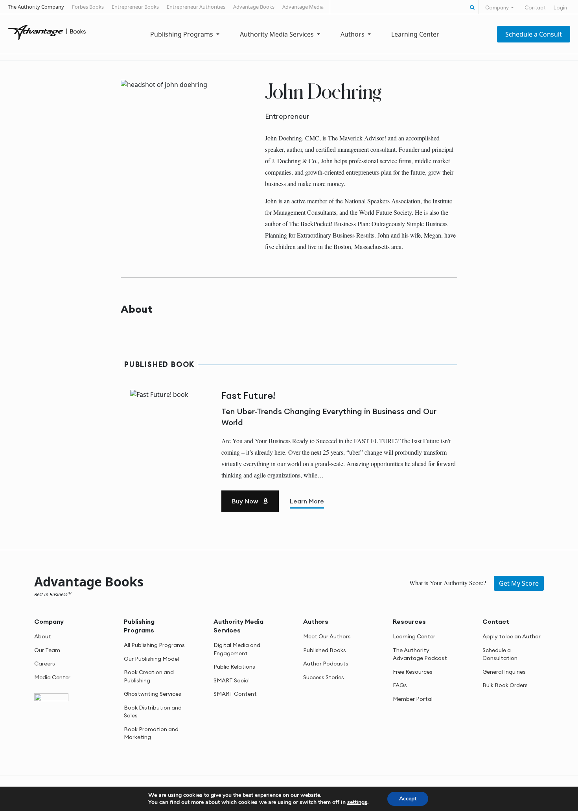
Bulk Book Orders (505, 685)
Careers (44, 663)
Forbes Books (88, 6)
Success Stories (323, 677)
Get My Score (519, 583)
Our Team (47, 650)
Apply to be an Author (511, 636)
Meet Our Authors (327, 636)
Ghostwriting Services (152, 693)
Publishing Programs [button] (182, 34)
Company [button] (497, 7)
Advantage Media (303, 6)
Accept (407, 798)
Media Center (52, 677)
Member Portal (413, 698)
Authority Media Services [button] (277, 34)
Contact (535, 7)
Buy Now (246, 501)
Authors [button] (353, 34)
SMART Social (232, 680)
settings (357, 802)
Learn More (307, 501)
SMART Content (235, 693)
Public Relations (234, 666)
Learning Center (415, 34)
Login (560, 7)
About (42, 636)
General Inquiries (504, 671)
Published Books (324, 650)
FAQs (400, 685)
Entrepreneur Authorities (196, 6)
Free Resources (413, 671)
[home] (47, 31)
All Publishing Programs (154, 645)
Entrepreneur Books (135, 6)
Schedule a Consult (533, 34)
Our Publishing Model (151, 658)
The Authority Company (36, 6)
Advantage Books (253, 6)
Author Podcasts (325, 663)
